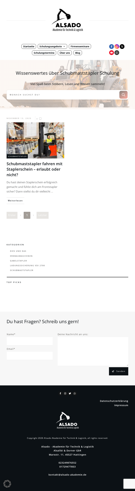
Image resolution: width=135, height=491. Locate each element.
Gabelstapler (18, 260)
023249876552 (67, 462)
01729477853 (67, 466)
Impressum (121, 405)
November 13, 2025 (19, 118)
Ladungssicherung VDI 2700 (27, 265)
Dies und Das (18, 251)
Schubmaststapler (17, 156)
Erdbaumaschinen (21, 256)
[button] (7, 484)
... (52, 191)
